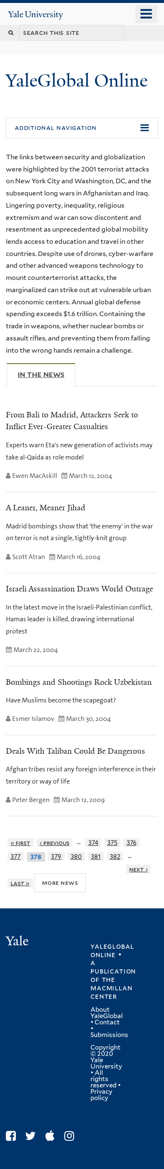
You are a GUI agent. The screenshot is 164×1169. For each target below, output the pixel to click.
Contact (107, 1022)
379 (56, 856)
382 (115, 856)
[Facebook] (13, 1136)
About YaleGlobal (106, 1013)
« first (21, 842)
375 (112, 842)
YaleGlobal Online (76, 80)
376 (132, 842)
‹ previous (54, 842)
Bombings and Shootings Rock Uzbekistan (79, 682)
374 (93, 842)
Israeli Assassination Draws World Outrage (79, 589)
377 (16, 856)
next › (138, 869)
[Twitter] (32, 1136)
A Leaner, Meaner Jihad (45, 508)
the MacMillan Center (111, 987)
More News (60, 882)
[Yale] (18, 942)
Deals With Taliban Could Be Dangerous (75, 751)
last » (20, 883)
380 (76, 856)
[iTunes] (52, 1136)
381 (96, 856)
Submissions (109, 1035)
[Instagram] (71, 1136)
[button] (82, 128)
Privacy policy (101, 1095)
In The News (46, 375)
